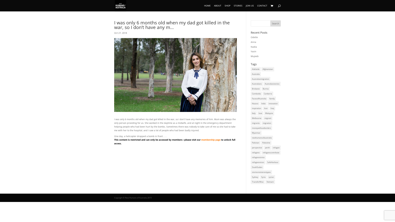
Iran (266, 108)
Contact (262, 6)
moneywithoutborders (261, 128)
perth (267, 147)
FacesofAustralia (259, 98)
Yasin (253, 51)
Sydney (255, 177)
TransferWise (258, 182)
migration (267, 123)
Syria (263, 177)
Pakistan (255, 142)
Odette (254, 37)
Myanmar (256, 133)
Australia (256, 74)
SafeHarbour (272, 162)
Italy (254, 113)
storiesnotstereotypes (261, 172)
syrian (271, 177)
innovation (273, 103)
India (263, 103)
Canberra (268, 93)
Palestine (266, 142)
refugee (276, 147)
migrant (267, 118)
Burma (266, 88)
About (217, 6)
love (260, 113)
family (272, 98)
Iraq (272, 108)
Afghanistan (268, 69)
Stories (238, 6)
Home (207, 6)
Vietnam (270, 182)
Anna (253, 42)
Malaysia (269, 113)
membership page (210, 139)
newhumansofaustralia (262, 137)
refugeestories (258, 157)
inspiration (256, 108)
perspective (257, 147)
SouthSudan (257, 167)
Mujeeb (255, 56)
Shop (227, 6)
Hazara (255, 103)
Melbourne (256, 118)
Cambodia (256, 93)
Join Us (250, 6)
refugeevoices (258, 162)
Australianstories (272, 83)
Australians (257, 83)
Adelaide (256, 69)
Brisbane (256, 88)
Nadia (254, 46)
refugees (256, 152)
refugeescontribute (271, 152)
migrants (256, 123)
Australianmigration (260, 79)
